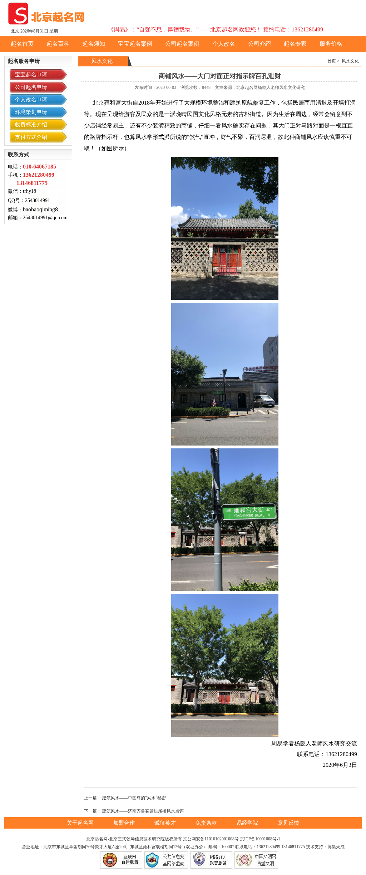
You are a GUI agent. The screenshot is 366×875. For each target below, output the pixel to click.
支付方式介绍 (31, 137)
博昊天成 (336, 846)
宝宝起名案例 (135, 44)
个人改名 (223, 44)
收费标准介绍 (31, 124)
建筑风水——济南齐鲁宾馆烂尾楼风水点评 (143, 811)
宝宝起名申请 (31, 74)
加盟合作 (124, 823)
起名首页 (22, 44)
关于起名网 (81, 823)
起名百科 (57, 44)
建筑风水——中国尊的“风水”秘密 (134, 797)
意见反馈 (288, 823)
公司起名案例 (182, 44)
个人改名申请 (31, 99)
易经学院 (248, 823)
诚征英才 (165, 823)
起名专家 (295, 44)
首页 (331, 61)
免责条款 (207, 823)
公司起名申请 (31, 87)
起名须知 (93, 44)
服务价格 (331, 44)
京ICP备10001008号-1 (260, 838)
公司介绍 (259, 44)
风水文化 (350, 61)
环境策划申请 (31, 112)
